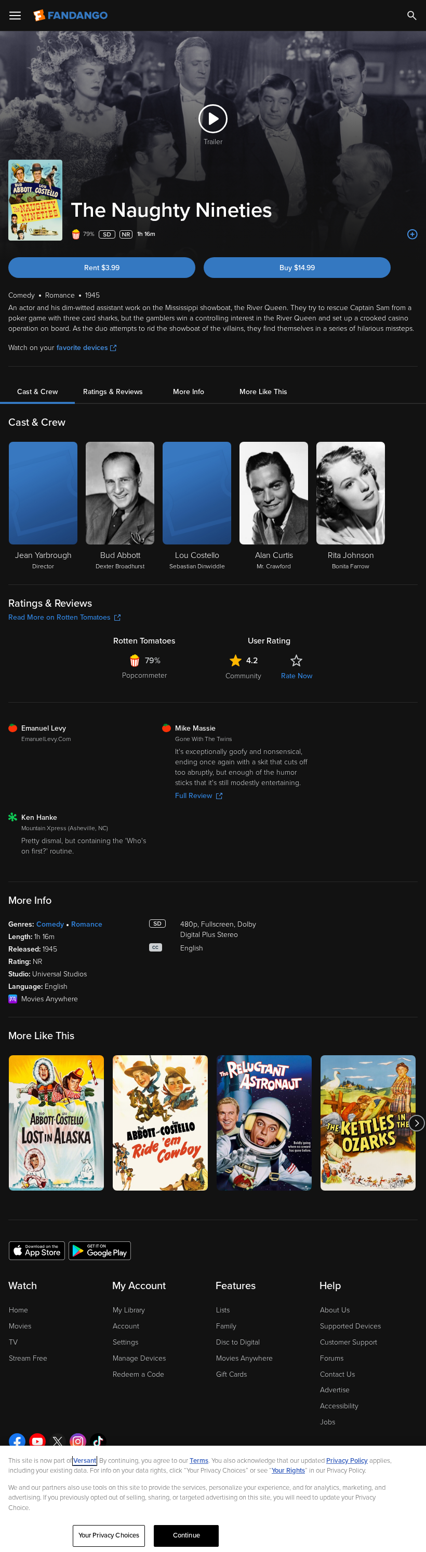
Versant (84, 1461)
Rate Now (296, 676)
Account (126, 1326)
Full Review (193, 795)
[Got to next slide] (416, 1123)
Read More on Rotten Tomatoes (59, 617)
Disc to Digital (238, 1342)
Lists (223, 1310)
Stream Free (28, 1358)
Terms (199, 1461)
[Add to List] (412, 234)
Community (243, 676)
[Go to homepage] (71, 15)
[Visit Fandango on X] (57, 1441)
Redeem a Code (138, 1374)
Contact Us (337, 1374)
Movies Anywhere (244, 1358)
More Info (188, 391)
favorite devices (82, 347)
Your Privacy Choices (109, 1535)
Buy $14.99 (297, 267)
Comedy (50, 924)
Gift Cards (231, 1374)
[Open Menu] (15, 15)
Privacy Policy (347, 1461)
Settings (125, 1342)
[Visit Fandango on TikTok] (98, 1441)
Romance (86, 924)
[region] (213, 1499)
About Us (335, 1310)
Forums (331, 1358)
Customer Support (348, 1342)
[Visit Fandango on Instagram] (78, 1441)
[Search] (412, 15)
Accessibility (339, 1406)
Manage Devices (139, 1358)
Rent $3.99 (101, 267)
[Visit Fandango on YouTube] (37, 1441)
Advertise (335, 1390)
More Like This (263, 391)
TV (13, 1342)
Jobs (327, 1422)
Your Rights (288, 1470)
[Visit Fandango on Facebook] (17, 1441)
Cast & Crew (37, 391)
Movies (20, 1326)
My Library (129, 1310)
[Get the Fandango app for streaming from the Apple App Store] (36, 1250)
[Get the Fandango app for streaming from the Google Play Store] (99, 1250)
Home (18, 1310)
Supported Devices (350, 1326)
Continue (186, 1535)
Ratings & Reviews (113, 391)
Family (226, 1326)
